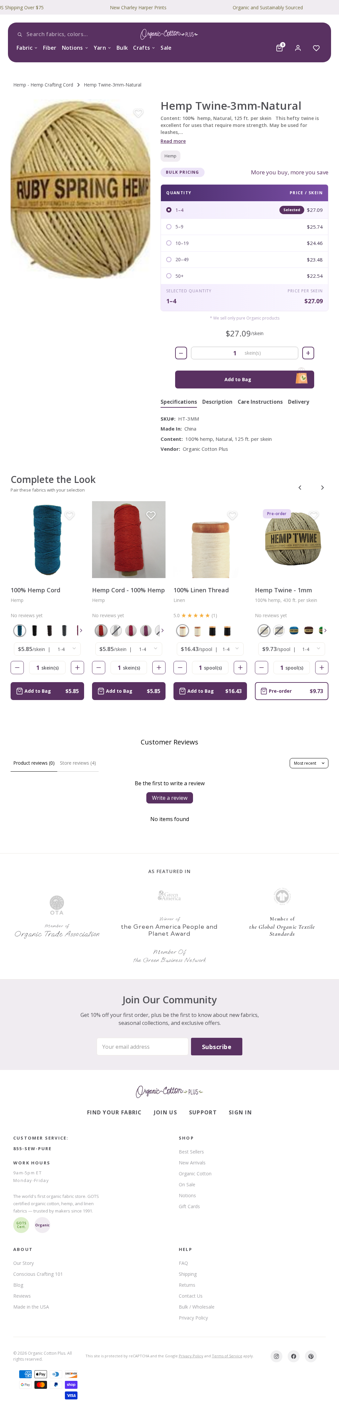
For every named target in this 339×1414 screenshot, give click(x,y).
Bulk (122, 47)
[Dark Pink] (131, 630)
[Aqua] (19, 630)
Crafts (141, 47)
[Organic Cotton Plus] (169, 1092)
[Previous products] (300, 487)
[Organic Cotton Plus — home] (169, 35)
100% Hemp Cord (35, 590)
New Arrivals (192, 1162)
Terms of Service (227, 1355)
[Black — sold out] (279, 630)
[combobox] (66, 34)
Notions (72, 47)
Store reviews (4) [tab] (78, 763)
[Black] (34, 630)
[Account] (298, 48)
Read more (173, 141)
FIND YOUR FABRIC (114, 1112)
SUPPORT (203, 1112)
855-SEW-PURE (32, 1148)
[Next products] (322, 487)
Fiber (50, 47)
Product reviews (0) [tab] (34, 763)
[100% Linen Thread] (210, 539)
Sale (166, 47)
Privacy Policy (193, 1318)
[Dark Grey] (64, 630)
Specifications (179, 402)
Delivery (298, 402)
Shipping (188, 1274)
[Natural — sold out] (264, 630)
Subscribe (216, 1047)
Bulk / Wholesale (197, 1307)
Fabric (24, 47)
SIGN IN (240, 1112)
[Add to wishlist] (138, 113)
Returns (187, 1285)
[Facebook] (294, 1356)
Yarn (100, 47)
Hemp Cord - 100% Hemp (128, 590)
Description (217, 402)
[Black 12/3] (212, 630)
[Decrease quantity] (17, 667)
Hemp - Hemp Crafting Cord (43, 85)
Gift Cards (189, 1206)
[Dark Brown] (49, 630)
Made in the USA (31, 1307)
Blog (18, 1285)
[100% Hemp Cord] (47, 539)
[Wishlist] (316, 48)
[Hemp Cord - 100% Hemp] (129, 539)
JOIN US (165, 1112)
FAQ (183, 1263)
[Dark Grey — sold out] (116, 630)
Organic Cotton (195, 1173)
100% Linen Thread (201, 590)
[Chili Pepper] (101, 630)
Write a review (169, 797)
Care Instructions (260, 402)
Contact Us (191, 1296)
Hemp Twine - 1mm (283, 590)
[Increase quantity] (77, 667)
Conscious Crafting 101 (38, 1274)
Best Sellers (191, 1152)
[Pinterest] (311, 1356)
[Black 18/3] (227, 630)
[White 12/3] (182, 630)
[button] (80, 188)
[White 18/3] (197, 630)
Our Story (23, 1263)
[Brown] (309, 630)
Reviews (22, 1296)
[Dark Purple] (146, 630)
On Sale (187, 1184)
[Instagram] (276, 1356)
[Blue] (294, 630)
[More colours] (81, 630)
